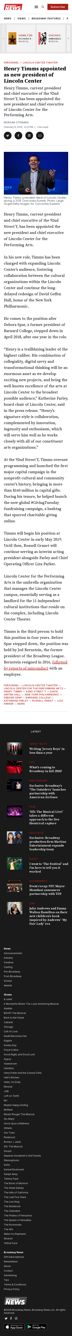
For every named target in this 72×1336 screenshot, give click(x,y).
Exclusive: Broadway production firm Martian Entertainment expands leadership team (47, 843)
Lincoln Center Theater (40, 62)
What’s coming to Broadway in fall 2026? (45, 769)
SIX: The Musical (13, 1146)
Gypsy (7, 1059)
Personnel (11, 62)
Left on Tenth (11, 1095)
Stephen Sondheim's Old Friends (22, 1155)
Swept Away (11, 1174)
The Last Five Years (15, 1197)
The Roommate (13, 1224)
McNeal (8, 1109)
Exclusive (36, 832)
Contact (8, 1270)
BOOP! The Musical (15, 1013)
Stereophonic (11, 1160)
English (8, 1040)
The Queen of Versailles (17, 1220)
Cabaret (8, 1022)
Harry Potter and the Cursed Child (22, 1072)
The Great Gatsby (14, 1187)
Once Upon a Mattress (16, 1123)
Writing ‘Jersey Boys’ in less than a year (47, 751)
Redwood (9, 1137)
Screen (8, 980)
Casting (8, 967)
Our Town (9, 1132)
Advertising (10, 1275)
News (7, 18)
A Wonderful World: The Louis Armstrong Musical (31, 1003)
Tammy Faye (11, 1178)
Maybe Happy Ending (16, 1105)
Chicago (8, 1026)
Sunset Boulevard (14, 1169)
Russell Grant (42, 700)
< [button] (3, 38)
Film (32, 806)
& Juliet (8, 999)
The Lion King (11, 1201)
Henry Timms (13, 691)
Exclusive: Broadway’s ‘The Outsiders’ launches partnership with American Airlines (47, 791)
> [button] (69, 38)
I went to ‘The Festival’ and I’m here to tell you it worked (48, 868)
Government (38, 881)
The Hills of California (16, 1192)
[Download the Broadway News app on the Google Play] (36, 1327)
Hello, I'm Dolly (12, 1082)
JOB (6, 1091)
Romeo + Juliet (12, 1141)
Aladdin (8, 1008)
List (32, 762)
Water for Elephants (15, 1233)
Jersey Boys (38, 743)
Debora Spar (13, 697)
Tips (6, 1279)
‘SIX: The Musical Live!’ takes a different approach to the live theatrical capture (46, 817)
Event (33, 858)
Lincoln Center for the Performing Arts (33, 688)
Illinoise (8, 1086)
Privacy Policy (12, 1289)
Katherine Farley (16, 700)
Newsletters (11, 1261)
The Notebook (12, 1206)
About (7, 1266)
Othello (8, 1128)
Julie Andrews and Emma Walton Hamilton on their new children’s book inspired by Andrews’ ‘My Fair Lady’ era (48, 916)
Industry (8, 957)
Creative (8, 962)
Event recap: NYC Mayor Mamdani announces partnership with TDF (47, 890)
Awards (8, 985)
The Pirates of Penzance (18, 1215)
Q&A (32, 903)
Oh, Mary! (9, 1118)
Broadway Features (46, 18)
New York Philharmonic (42, 694)
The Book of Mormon (16, 1183)
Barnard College (38, 697)
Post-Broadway (13, 976)
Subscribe (57, 6)
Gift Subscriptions (14, 1256)
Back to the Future (14, 1017)
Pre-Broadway (12, 971)
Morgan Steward (16, 122)
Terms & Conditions (15, 1284)
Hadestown (10, 1063)
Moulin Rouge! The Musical (19, 1114)
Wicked (8, 1238)
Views (21, 18)
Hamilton (9, 1068)
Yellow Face (10, 1243)
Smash (8, 1151)
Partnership (38, 780)
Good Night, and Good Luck (19, 1054)
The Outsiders (12, 1210)
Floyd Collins (11, 1049)
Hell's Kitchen (11, 1077)
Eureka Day (10, 1045)
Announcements (13, 953)
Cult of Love (11, 1031)
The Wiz (8, 1229)
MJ (5, 1100)
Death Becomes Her (15, 1036)
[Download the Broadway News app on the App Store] (14, 1327)
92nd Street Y (36, 691)
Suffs (7, 1164)
